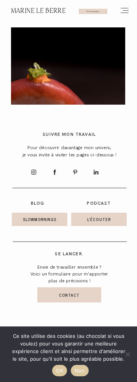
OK (59, 371)
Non (80, 371)
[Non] (127, 354)
